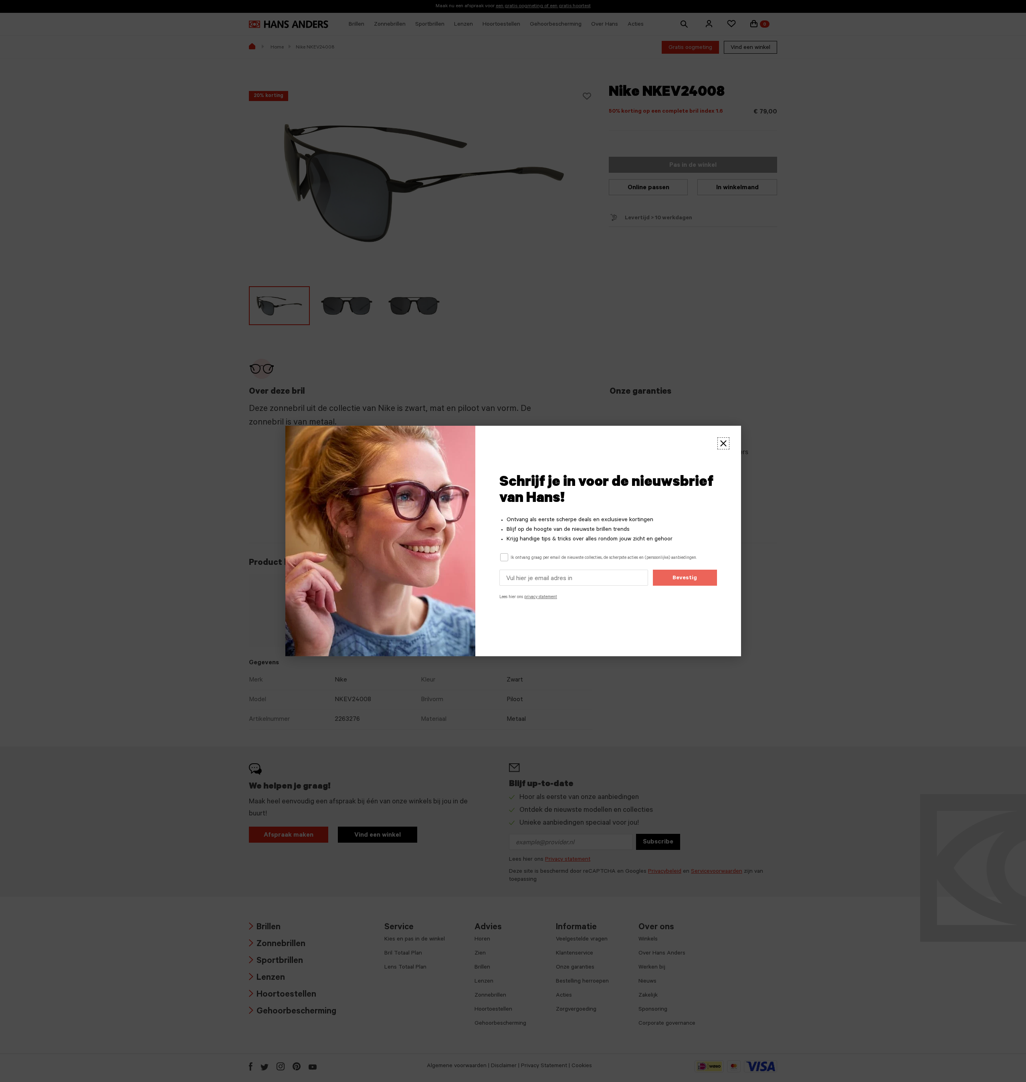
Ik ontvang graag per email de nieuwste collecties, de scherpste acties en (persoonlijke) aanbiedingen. (604, 558)
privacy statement (540, 597)
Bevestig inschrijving (685, 580)
